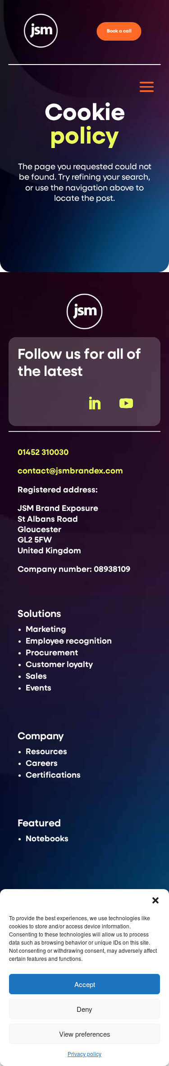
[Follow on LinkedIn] (94, 403)
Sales (36, 676)
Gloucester (39, 530)
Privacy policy (84, 1053)
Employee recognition (69, 641)
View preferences (84, 1033)
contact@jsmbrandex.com (70, 471)
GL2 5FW (35, 540)
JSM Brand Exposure (58, 509)
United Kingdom (49, 551)
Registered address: (58, 490)
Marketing (46, 630)
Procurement (52, 653)
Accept (84, 984)
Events (38, 688)
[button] (155, 900)
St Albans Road (48, 519)
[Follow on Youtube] (126, 403)
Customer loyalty (59, 665)
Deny (84, 1009)
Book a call (119, 31)
